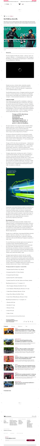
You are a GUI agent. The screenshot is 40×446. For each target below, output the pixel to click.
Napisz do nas (6, 422)
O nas (5, 420)
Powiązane (6, 326)
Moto (8, 16)
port (23, 4)
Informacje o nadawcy (13, 423)
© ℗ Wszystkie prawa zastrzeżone (12, 320)
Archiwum (20, 423)
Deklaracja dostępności (13, 424)
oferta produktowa (20, 433)
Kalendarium (12, 433)
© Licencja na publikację (10, 319)
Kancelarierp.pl (29, 424)
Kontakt (5, 421)
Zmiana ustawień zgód (13, 421)
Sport (6, 16)
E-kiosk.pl (28, 420)
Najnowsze (20, 326)
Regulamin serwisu (13, 422)
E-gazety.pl (29, 421)
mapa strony (6, 433)
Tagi (26, 326)
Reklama (19, 420)
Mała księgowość (30, 423)
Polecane (13, 326)
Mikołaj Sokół (8, 52)
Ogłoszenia (20, 421)
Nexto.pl (28, 422)
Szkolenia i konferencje (7, 430)
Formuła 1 (11, 16)
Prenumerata (20, 422)
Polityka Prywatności (13, 420)
